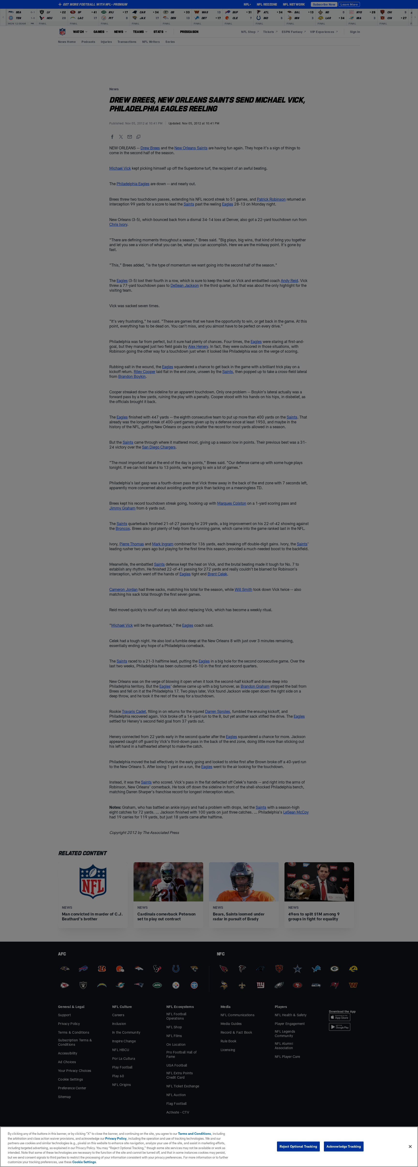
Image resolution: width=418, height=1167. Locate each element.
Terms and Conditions (194, 1134)
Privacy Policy (116, 1138)
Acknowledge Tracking (344, 1146)
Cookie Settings (84, 1162)
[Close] (410, 1146)
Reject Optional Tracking (298, 1146)
